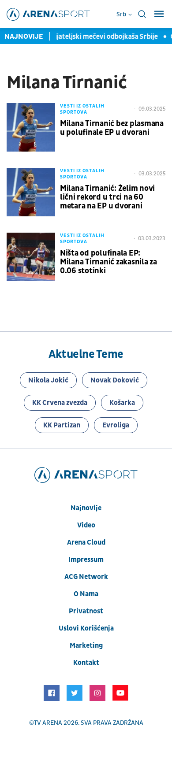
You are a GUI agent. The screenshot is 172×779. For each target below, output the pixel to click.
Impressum (86, 559)
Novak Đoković (114, 380)
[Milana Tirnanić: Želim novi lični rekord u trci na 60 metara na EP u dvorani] (31, 192)
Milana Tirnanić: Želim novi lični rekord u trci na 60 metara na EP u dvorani (107, 197)
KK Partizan (61, 425)
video (86, 525)
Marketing (86, 645)
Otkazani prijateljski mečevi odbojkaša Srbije (88, 36)
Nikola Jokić (48, 380)
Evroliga (115, 425)
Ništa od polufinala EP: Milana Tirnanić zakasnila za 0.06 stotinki (108, 262)
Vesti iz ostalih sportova (82, 109)
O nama (86, 594)
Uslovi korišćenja (86, 628)
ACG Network (86, 576)
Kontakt (86, 662)
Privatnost (86, 611)
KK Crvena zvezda (59, 402)
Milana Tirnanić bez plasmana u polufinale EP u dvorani (112, 128)
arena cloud (86, 542)
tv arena (48, 723)
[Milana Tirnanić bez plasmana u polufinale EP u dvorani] (31, 127)
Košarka (122, 402)
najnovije (86, 508)
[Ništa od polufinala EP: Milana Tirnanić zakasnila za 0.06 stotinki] (31, 257)
